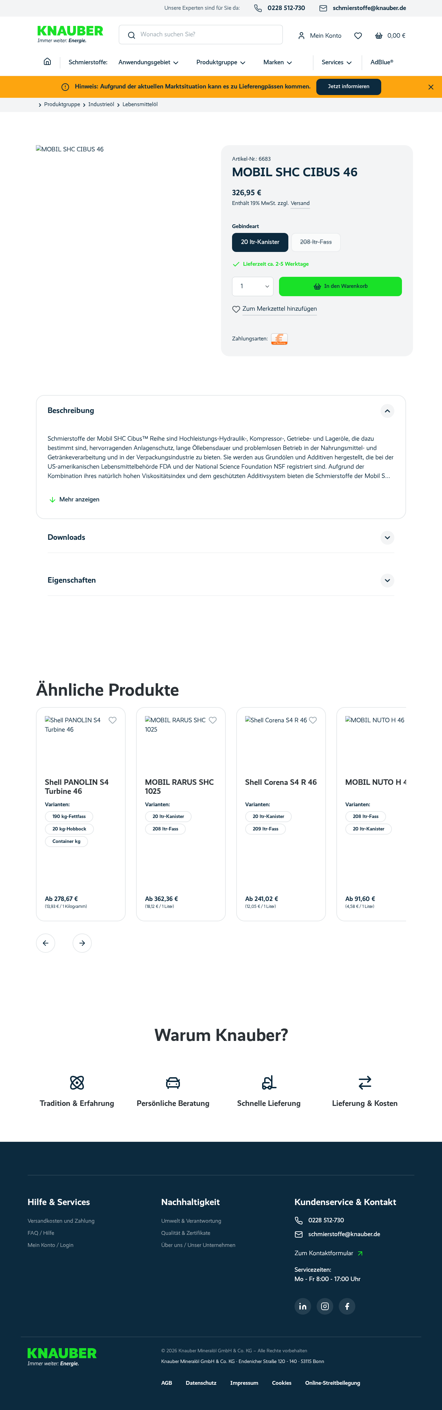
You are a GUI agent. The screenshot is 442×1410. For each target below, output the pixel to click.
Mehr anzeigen (79, 500)
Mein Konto (325, 36)
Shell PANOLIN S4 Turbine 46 (77, 787)
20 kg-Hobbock (69, 828)
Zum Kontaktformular (324, 1253)
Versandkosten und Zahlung (61, 1221)
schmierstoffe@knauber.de (369, 8)
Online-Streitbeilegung (332, 1383)
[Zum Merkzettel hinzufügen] (112, 720)
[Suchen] (130, 34)
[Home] (51, 62)
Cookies (281, 1383)
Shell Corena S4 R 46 (281, 783)
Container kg (66, 841)
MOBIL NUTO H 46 (378, 783)
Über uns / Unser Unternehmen (198, 1245)
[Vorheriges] (45, 943)
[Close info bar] (431, 87)
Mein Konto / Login (51, 1245)
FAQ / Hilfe (41, 1233)
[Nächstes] (82, 943)
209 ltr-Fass (265, 828)
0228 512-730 (286, 8)
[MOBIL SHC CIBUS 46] (121, 248)
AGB (166, 1383)
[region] (121, 248)
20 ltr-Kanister (260, 242)
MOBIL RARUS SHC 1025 (179, 787)
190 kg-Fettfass (69, 816)
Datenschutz (201, 1383)
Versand (300, 203)
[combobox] (212, 34)
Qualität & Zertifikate (185, 1233)
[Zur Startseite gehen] (70, 35)
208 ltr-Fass (320, 244)
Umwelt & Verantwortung (191, 1221)
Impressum (244, 1383)
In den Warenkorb (346, 286)
